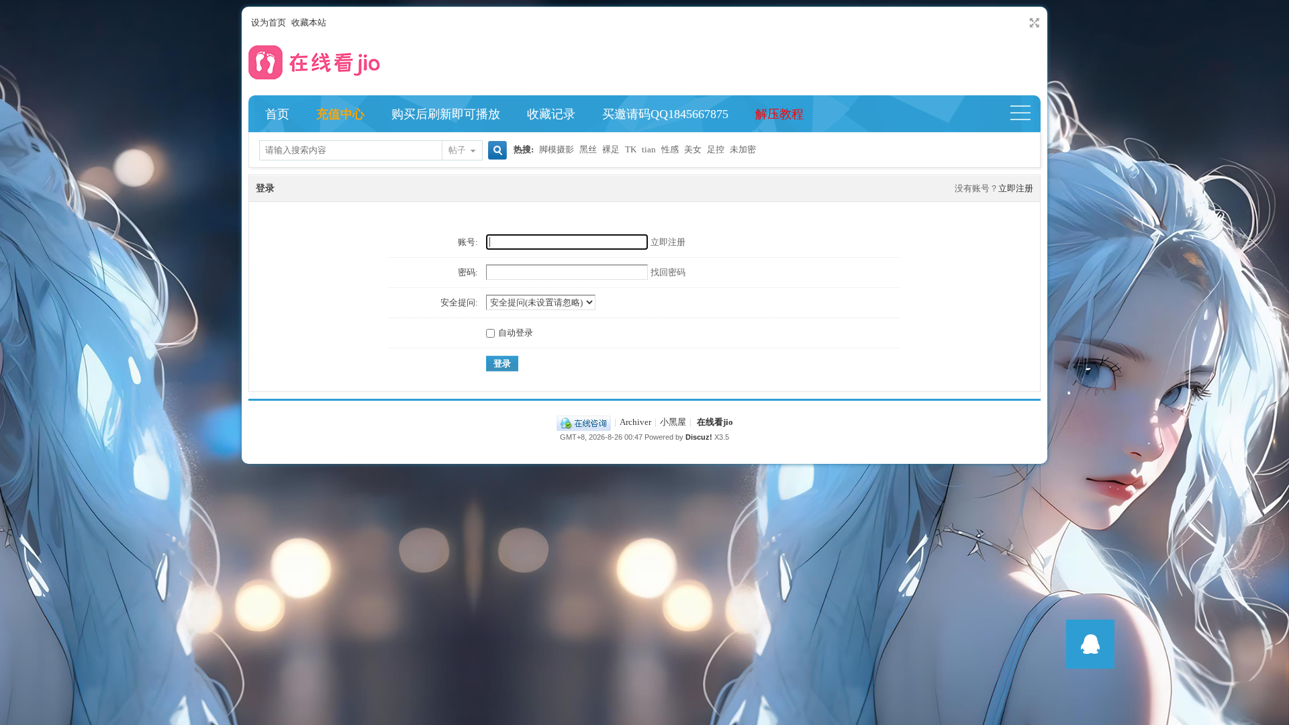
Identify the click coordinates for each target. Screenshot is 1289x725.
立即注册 (1015, 188)
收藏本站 (308, 22)
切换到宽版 (1033, 23)
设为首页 (268, 22)
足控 (715, 149)
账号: (468, 242)
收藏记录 (551, 114)
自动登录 (515, 333)
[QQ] (584, 422)
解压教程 (779, 114)
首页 (277, 114)
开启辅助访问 (1021, 23)
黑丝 (588, 149)
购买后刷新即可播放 (445, 114)
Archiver (635, 422)
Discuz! (698, 437)
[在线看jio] (315, 83)
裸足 (611, 149)
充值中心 (340, 114)
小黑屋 (673, 422)
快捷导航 (1026, 114)
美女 (693, 149)
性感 (670, 149)
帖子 (457, 150)
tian (649, 149)
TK (630, 149)
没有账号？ (976, 188)
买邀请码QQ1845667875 (665, 114)
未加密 (743, 149)
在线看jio (715, 422)
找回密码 (668, 272)
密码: (468, 272)
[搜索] (495, 151)
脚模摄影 (556, 149)
